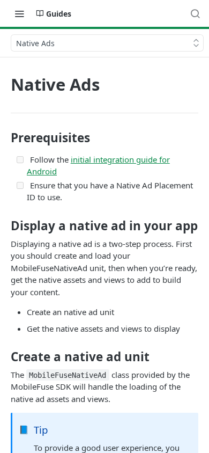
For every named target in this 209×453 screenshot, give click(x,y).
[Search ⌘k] (195, 13)
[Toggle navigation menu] (19, 13)
